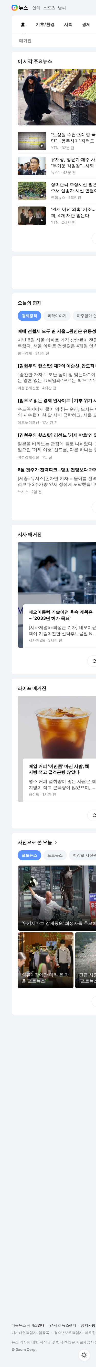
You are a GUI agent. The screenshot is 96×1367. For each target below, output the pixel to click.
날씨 (62, 7)
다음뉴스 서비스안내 (28, 1325)
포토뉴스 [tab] (29, 855)
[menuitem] (23, 24)
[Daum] (15, 7)
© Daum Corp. (24, 1349)
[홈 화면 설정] (84, 1355)
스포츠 (49, 7)
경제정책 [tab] (29, 315)
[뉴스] (23, 7)
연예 (36, 7)
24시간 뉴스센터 (62, 1325)
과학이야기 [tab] (57, 315)
